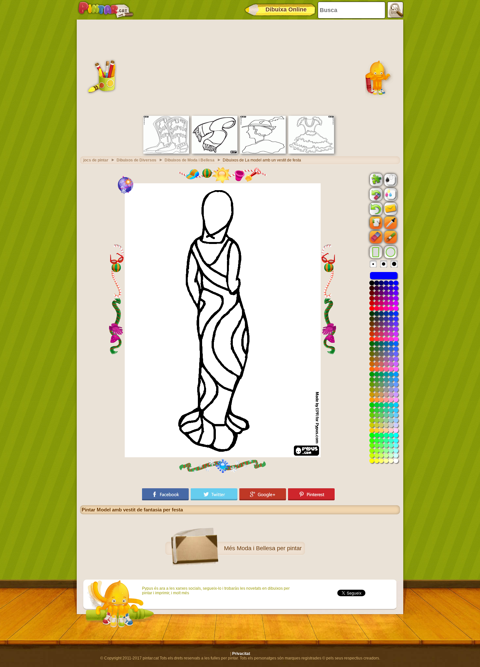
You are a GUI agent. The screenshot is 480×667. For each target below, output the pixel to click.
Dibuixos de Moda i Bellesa (190, 160)
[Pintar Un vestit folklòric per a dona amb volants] (311, 152)
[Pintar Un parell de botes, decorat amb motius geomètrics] (166, 152)
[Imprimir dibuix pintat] (390, 194)
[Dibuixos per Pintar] (106, 10)
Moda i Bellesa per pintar (269, 548)
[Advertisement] (240, 67)
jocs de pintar (95, 160)
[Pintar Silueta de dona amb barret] (263, 152)
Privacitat (241, 653)
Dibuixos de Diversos (136, 160)
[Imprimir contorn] (390, 179)
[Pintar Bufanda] (214, 152)
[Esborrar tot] (375, 194)
